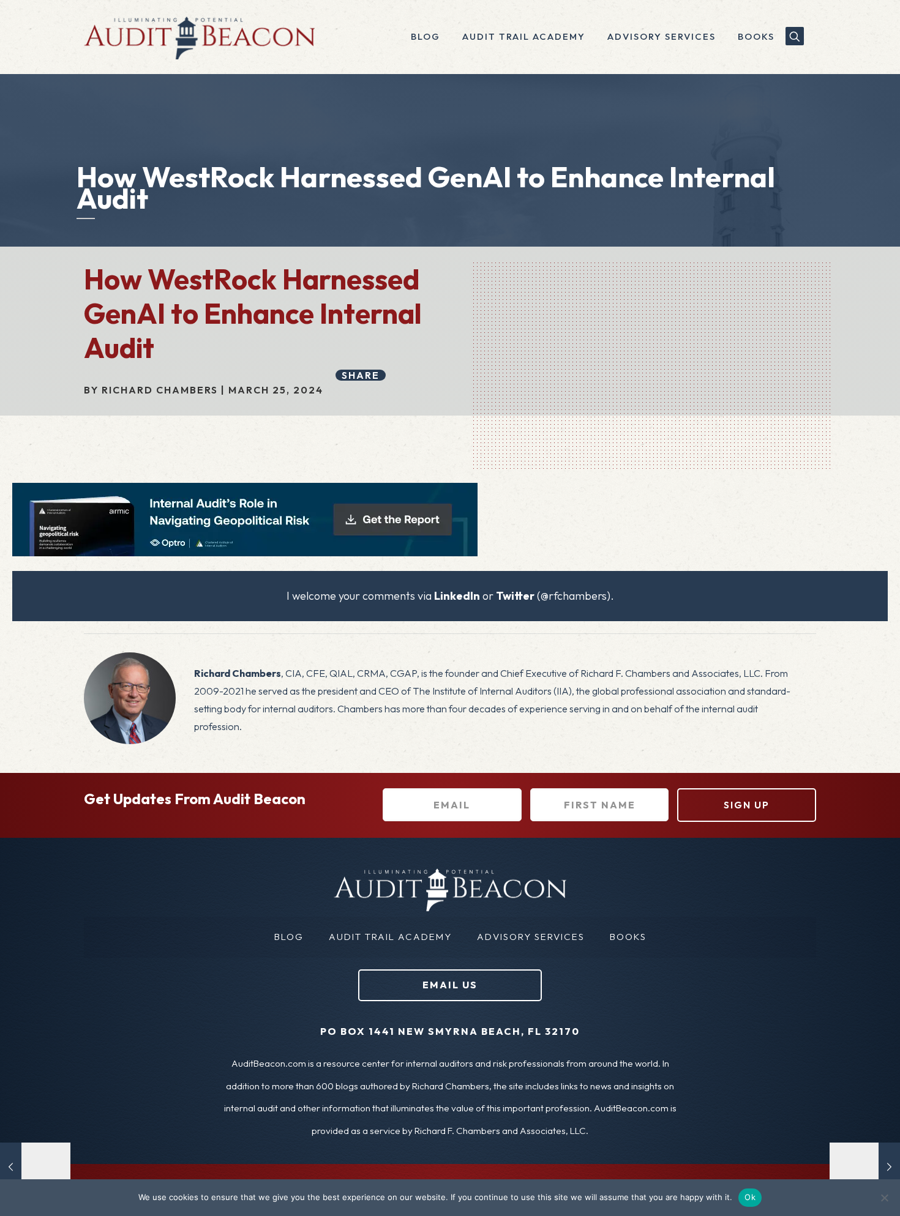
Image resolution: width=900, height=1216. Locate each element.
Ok (750, 1197)
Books (628, 936)
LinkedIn (457, 596)
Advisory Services (531, 936)
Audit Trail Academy (390, 936)
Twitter (515, 596)
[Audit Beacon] (199, 36)
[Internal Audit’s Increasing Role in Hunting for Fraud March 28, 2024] (865, 1167)
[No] (885, 1198)
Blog (289, 936)
